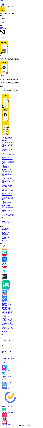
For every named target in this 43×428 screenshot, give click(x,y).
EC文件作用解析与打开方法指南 (6, 222)
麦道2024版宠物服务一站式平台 (5, 237)
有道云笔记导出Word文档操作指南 (6, 223)
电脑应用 (3, 4)
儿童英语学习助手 (4, 238)
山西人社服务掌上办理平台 (5, 236)
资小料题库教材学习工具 (5, 234)
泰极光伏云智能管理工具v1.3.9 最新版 (6, 340)
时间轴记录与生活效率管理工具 (5, 229)
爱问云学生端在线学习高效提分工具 (6, 233)
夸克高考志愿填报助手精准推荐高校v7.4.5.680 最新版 (8, 358)
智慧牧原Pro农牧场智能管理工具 (5, 228)
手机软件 (3, 3)
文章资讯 (3, 5)
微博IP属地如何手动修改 (5, 221)
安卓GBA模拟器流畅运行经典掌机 (6, 232)
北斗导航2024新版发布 (4, 240)
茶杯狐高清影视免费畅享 (5, 230)
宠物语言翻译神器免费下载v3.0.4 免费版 (6, 351)
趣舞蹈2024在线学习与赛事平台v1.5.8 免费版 (7, 362)
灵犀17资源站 (1, 6)
